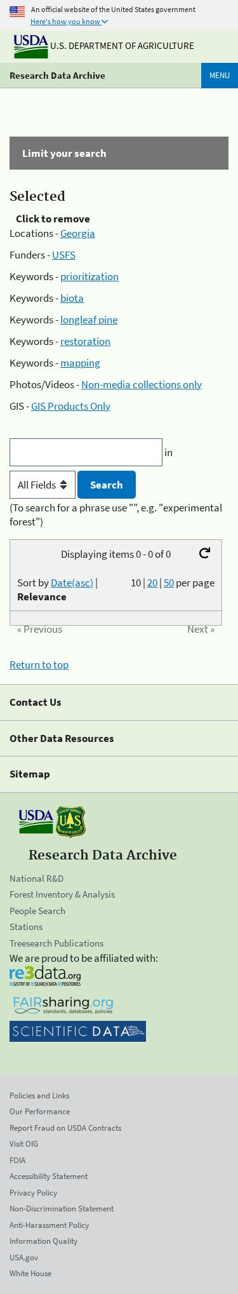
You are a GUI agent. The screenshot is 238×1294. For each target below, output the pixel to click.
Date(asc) (72, 583)
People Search (37, 911)
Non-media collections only (141, 384)
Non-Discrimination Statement (62, 1208)
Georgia (77, 233)
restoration (85, 341)
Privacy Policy (33, 1192)
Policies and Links (39, 1095)
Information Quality (43, 1241)
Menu (219, 75)
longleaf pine (88, 320)
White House (30, 1273)
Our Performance (40, 1111)
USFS (64, 255)
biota (72, 298)
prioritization (89, 276)
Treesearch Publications (56, 943)
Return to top (39, 664)
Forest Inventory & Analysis (62, 894)
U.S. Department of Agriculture (121, 45)
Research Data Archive (57, 75)
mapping (80, 363)
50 (169, 583)
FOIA (17, 1160)
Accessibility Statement (49, 1176)
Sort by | (57, 589)
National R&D (36, 878)
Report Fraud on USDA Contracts (65, 1127)
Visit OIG (24, 1143)
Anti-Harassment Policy (49, 1225)
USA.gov (24, 1257)
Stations (26, 926)
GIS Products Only (70, 406)
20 (152, 583)
